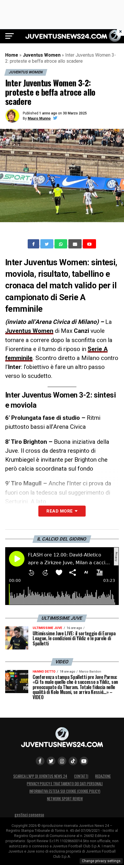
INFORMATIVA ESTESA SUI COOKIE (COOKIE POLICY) (64, 791)
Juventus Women (42, 55)
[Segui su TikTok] (73, 761)
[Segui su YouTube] (84, 761)
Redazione (103, 776)
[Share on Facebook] (34, 243)
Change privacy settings (101, 861)
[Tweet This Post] (47, 243)
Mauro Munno (39, 118)
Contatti (81, 776)
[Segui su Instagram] (62, 761)
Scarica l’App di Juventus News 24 (40, 776)
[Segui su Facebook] (40, 761)
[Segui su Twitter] (51, 761)
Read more (59, 511)
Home (11, 55)
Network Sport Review (65, 798)
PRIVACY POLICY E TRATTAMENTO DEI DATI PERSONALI (65, 783)
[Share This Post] (61, 243)
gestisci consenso (29, 815)
